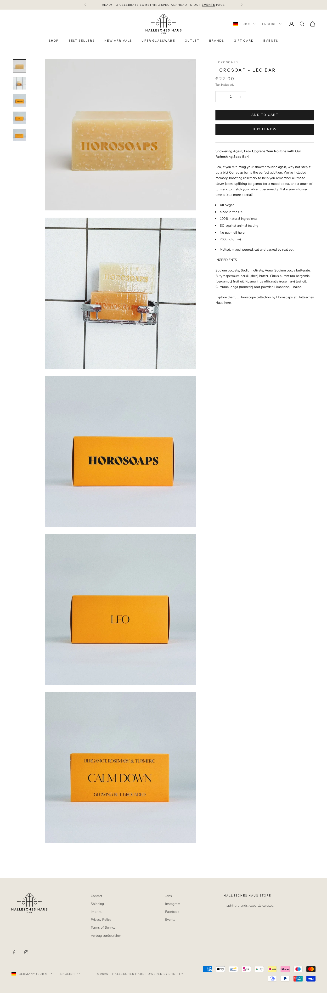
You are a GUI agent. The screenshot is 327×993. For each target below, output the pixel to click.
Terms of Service (103, 927)
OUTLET (192, 41)
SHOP (54, 41)
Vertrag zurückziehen (106, 935)
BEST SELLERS (81, 41)
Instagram (172, 904)
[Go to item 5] (19, 135)
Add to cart (264, 115)
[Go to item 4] (19, 117)
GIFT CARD (244, 41)
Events (170, 919)
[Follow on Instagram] (26, 952)
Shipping (97, 904)
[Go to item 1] (19, 66)
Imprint (96, 911)
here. (227, 303)
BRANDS (216, 41)
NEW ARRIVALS (118, 41)
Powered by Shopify (165, 974)
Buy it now (265, 129)
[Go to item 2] (19, 83)
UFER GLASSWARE (158, 41)
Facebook (172, 911)
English (269, 24)
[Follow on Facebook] (13, 952)
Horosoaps (226, 62)
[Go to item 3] (19, 100)
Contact (96, 896)
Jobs (168, 896)
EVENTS (270, 41)
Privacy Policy (101, 919)
